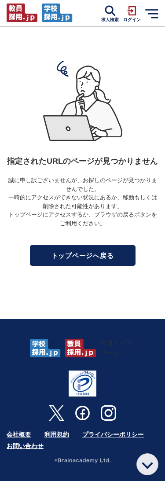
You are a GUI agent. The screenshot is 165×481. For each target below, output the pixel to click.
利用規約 (56, 434)
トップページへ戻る (82, 255)
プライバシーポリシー (113, 434)
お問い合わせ (25, 445)
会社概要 (19, 434)
